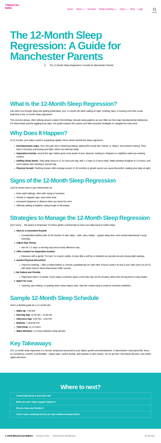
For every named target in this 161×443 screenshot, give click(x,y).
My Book (91, 9)
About (79, 9)
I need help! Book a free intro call (33, 395)
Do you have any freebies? (30, 408)
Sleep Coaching (106, 9)
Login (140, 9)
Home (70, 9)
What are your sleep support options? (36, 402)
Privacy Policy (42, 436)
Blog (132, 9)
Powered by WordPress (64, 436)
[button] (80, 396)
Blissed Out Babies (23, 436)
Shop (122, 9)
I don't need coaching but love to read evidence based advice (48, 414)
